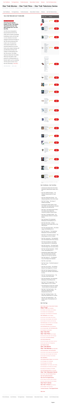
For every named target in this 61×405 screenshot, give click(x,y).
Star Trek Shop (54, 366)
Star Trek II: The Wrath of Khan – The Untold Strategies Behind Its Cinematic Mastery (49, 216)
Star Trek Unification (43, 386)
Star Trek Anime (43, 313)
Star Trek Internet (43, 337)
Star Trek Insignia (53, 335)
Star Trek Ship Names (44, 366)
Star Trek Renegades (44, 361)
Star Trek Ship (55, 364)
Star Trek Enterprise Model (44, 328)
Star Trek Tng (48, 379)
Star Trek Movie (46, 346)
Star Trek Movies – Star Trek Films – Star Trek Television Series (30, 6)
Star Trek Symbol (53, 370)
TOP (42, 25)
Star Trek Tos (42, 381)
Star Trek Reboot (44, 357)
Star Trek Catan (43, 319)
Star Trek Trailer (47, 381)
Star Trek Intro (51, 341)
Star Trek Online (54, 348)
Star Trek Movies (6, 2)
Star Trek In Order (48, 335)
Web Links (43, 391)
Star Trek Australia (54, 313)
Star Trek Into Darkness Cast (45, 339)
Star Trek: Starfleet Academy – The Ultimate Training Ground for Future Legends (48, 194)
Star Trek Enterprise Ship (53, 328)
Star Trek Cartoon (48, 317)
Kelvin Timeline (43, 306)
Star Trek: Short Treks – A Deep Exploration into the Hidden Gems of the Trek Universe (49, 224)
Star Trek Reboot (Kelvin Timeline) (46, 359)
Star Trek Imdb (43, 335)
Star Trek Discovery (44, 322)
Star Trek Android (43, 311)
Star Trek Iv (55, 341)
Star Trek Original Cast (54, 352)
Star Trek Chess (54, 319)
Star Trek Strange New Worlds (46, 370)
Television (43, 2)
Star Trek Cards (43, 317)
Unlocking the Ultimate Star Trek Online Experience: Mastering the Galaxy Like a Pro (49, 189)
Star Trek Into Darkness (50, 337)
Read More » (15, 63)
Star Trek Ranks (53, 355)
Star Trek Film (45, 332)
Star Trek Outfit (43, 355)
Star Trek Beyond (44, 315)
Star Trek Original (48, 352)
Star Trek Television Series (51, 2)
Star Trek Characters (49, 319)
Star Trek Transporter (53, 381)
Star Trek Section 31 (44, 364)
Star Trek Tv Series (46, 383)
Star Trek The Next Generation (46, 375)
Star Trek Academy (50, 308)
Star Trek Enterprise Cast (45, 326)
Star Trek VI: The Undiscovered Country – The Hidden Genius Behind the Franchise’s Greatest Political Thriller (49, 211)
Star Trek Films (45, 334)
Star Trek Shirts (49, 366)
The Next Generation (24, 2)
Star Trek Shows (47, 368)
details (42, 182)
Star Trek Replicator (50, 361)
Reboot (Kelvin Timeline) (34, 2)
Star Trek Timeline (43, 379)
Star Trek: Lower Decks (46, 260)
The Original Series (15, 2)
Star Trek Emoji (43, 324)
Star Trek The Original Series (47, 377)
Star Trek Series (50, 364)
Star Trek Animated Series (50, 311)
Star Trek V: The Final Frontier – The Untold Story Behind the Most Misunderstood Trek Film (48, 290)
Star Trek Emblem (54, 322)
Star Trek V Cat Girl (50, 386)
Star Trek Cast (53, 317)
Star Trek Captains (50, 315)
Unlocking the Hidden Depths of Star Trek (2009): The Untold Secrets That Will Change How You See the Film (11, 26)
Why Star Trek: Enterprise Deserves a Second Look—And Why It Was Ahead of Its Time (49, 271)
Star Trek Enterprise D (53, 326)
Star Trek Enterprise (49, 324)
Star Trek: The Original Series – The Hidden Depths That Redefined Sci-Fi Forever (49, 299)
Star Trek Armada (48, 313)
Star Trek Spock (53, 368)
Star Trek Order (43, 352)
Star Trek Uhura (53, 384)
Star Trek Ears (50, 322)
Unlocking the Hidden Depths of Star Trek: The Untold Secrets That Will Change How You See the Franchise (49, 254)
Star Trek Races (48, 355)
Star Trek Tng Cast (53, 379)
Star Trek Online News (44, 350)
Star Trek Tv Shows (46, 384)
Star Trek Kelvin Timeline (45, 344)
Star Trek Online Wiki (52, 350)
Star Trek (44, 308)
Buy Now (56, 21)
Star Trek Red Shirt (55, 359)
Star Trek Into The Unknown (45, 341)
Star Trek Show (43, 368)
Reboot (47, 306)
